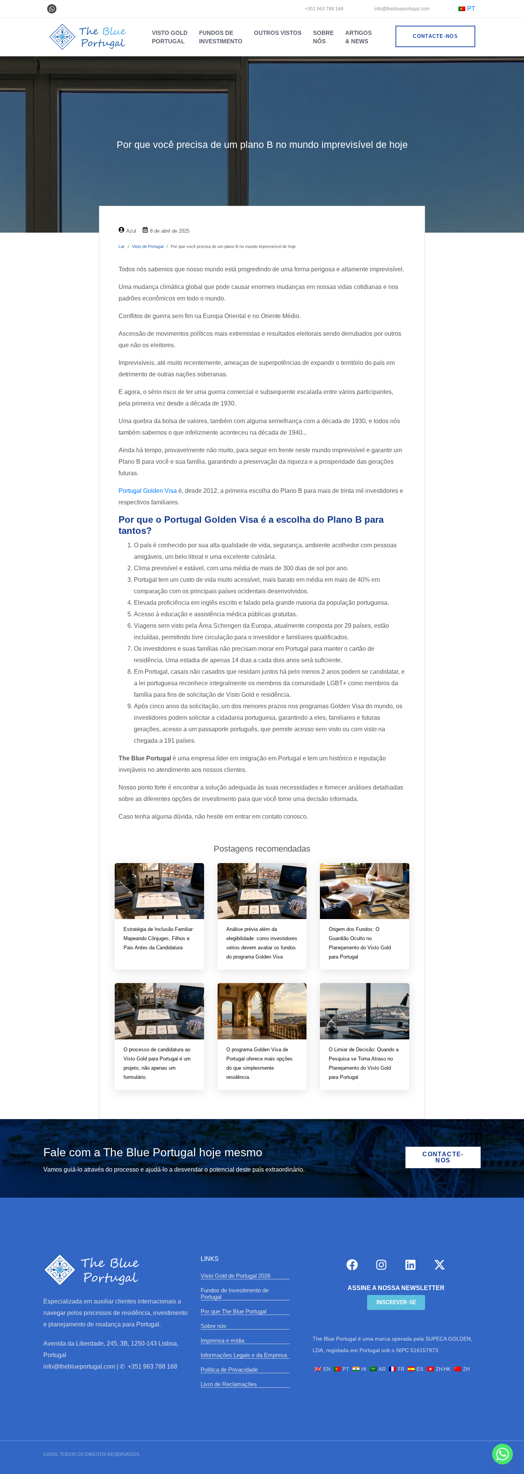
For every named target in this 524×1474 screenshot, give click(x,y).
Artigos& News (358, 37)
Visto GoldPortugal (170, 37)
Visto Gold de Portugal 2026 (235, 1275)
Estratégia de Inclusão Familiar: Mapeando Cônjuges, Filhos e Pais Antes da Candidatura (159, 938)
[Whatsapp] (51, 8)
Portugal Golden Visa (148, 491)
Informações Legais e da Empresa (244, 1355)
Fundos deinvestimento (220, 37)
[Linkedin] (410, 1264)
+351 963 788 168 (324, 8)
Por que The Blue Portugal (233, 1311)
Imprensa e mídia (222, 1340)
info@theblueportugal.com (401, 8)
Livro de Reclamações (229, 1384)
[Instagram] (381, 1264)
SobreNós (323, 37)
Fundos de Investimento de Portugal (235, 1293)
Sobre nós (213, 1326)
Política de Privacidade (229, 1369)
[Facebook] (352, 1264)
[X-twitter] (439, 1264)
